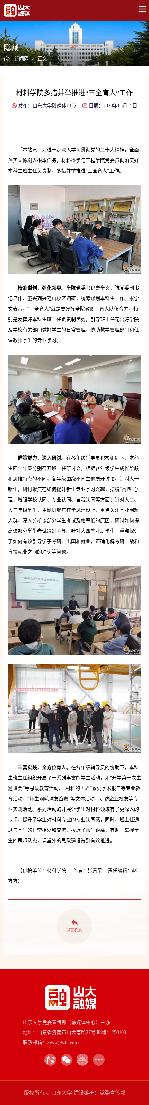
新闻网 (21, 58)
